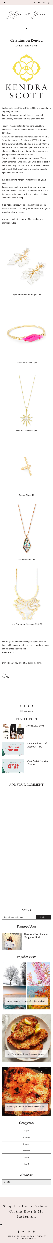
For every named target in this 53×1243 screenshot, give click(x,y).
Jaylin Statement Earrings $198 (26, 294)
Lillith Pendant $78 (26, 559)
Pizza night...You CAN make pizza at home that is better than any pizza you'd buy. (27, 1107)
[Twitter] (39, 2)
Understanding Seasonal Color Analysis (26, 1001)
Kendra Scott (8, 652)
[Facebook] (34, 2)
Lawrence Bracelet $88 (26, 362)
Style (34, 46)
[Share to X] (21, 706)
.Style (26, 1131)
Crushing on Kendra (26, 40)
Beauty (26, 1144)
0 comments (27, 711)
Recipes (26, 1150)
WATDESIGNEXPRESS (26, 1238)
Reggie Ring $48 (26, 495)
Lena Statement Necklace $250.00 (26, 624)
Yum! (26, 1164)
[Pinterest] (49, 2)
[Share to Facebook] (25, 706)
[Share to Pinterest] (29, 706)
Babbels (26, 1137)
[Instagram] (44, 2)
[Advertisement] (26, 876)
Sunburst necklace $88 (26, 430)
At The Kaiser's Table (25, 1236)
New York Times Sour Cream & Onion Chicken (27, 1054)
